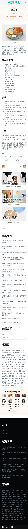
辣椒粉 (16, 376)
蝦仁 (18, 373)
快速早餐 (4, 357)
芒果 (19, 369)
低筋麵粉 (4, 352)
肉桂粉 (7, 369)
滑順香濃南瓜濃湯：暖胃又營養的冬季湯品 (10, 404)
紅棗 (11, 364)
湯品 (14, 13)
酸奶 (10, 160)
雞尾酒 (6, 378)
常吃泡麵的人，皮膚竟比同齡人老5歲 (12, 281)
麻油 (6, 385)
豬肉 (6, 376)
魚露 (12, 383)
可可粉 (16, 352)
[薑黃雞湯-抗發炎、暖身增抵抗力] (4, 395)
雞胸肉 (17, 378)
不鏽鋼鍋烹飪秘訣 (16, 350)
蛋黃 (11, 373)
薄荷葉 (23, 371)
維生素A (8, 367)
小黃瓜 (16, 355)
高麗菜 (8, 383)
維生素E (18, 366)
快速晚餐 (8, 357)
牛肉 (15, 157)
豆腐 (24, 373)
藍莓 (5, 373)
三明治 (3, 350)
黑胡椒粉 (13, 385)
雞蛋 (21, 378)
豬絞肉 (3, 376)
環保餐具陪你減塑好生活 (14, 204)
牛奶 (3, 362)
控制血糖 (19, 357)
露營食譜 (4, 381)
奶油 (12, 355)
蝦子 (21, 373)
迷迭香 (20, 376)
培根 (22, 352)
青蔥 (10, 381)
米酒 (6, 364)
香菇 (17, 381)
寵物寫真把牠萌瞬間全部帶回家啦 (14, 186)
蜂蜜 (14, 374)
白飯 (15, 362)
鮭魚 (15, 383)
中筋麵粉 (22, 350)
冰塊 (7, 352)
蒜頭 (17, 371)
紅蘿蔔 (18, 364)
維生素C (13, 367)
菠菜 (11, 371)
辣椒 (13, 376)
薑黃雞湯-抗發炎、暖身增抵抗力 (4, 402)
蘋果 (8, 373)
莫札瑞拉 (7, 371)
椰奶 (6, 359)
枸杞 (3, 360)
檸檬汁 (19, 360)
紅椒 (14, 364)
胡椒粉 (11, 369)
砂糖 (24, 362)
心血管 (23, 355)
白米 (13, 362)
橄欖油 (10, 360)
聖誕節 (3, 369)
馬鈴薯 (17, 160)
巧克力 (19, 355)
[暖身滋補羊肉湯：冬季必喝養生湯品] (17, 395)
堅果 (3, 355)
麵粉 (3, 385)
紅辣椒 (22, 364)
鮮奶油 (19, 383)
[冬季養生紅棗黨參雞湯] (24, 395)
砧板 (3, 364)
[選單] (25, 2)
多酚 (5, 355)
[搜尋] (3, 2)
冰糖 (10, 352)
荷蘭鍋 (3, 371)
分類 (3, 334)
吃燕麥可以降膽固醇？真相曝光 (10, 322)
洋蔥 (9, 157)
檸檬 (14, 360)
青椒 (7, 381)
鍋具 (3, 378)
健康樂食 (13, 527)
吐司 (19, 352)
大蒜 (4, 157)
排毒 (15, 357)
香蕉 (23, 381)
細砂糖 (3, 367)
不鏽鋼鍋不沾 (8, 350)
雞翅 (10, 378)
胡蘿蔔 (16, 369)
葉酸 (14, 371)
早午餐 (24, 357)
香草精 (14, 381)
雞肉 (13, 378)
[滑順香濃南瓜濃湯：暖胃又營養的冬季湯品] (10, 395)
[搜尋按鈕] (24, 228)
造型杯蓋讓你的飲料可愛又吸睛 (14, 222)
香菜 (20, 381)
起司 (10, 376)
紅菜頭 (5, 160)
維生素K (22, 367)
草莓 (22, 369)
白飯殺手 (19, 362)
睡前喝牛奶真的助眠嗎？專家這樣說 (11, 319)
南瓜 (13, 352)
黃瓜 (9, 385)
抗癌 (12, 357)
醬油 (24, 376)
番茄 (20, 157)
